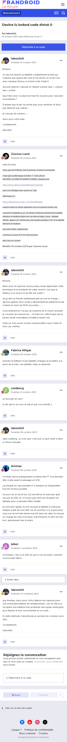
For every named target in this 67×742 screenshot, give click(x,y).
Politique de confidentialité (39, 729)
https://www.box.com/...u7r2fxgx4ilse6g (22, 201)
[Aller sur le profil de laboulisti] (6, 60)
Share (17, 695)
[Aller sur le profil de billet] (6, 546)
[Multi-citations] (5, 141)
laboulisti (11, 33)
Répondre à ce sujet (33, 47)
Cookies (43, 733)
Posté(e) (23, 62)
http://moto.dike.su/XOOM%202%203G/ (23, 185)
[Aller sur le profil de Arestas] (6, 468)
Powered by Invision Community (33, 737)
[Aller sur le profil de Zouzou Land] (6, 156)
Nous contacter (27, 733)
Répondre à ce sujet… (20, 677)
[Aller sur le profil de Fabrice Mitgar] (6, 352)
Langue (16, 729)
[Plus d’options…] (61, 61)
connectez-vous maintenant (48, 661)
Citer (12, 141)
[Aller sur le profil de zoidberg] (6, 390)
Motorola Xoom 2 (33, 36)
